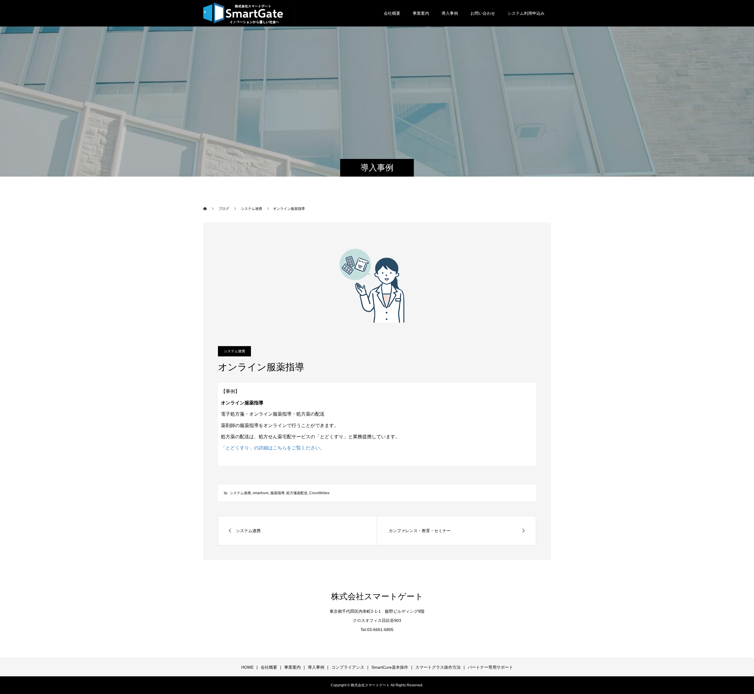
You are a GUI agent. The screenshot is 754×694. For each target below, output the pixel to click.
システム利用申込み (526, 13)
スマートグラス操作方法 (438, 667)
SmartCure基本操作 (389, 667)
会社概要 (392, 13)
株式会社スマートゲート (377, 596)
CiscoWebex (319, 493)
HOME (247, 667)
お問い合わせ (482, 13)
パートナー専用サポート (490, 667)
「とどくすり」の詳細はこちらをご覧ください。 (273, 447)
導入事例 (450, 13)
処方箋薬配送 (296, 493)
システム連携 (234, 351)
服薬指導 (277, 493)
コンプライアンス (347, 667)
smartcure (261, 493)
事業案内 (421, 13)
